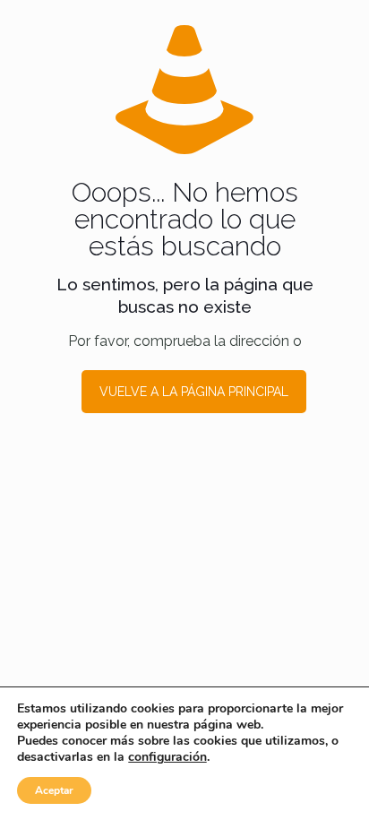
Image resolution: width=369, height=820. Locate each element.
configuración (167, 757)
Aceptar (54, 790)
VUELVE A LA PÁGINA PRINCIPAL (193, 391)
